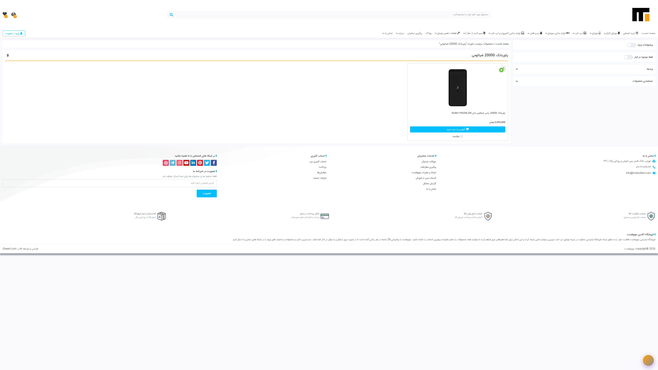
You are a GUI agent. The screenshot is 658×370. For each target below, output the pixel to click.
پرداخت (322, 167)
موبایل (595, 33)
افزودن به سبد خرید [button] (456, 129)
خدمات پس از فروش (426, 178)
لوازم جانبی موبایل (557, 33)
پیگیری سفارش (414, 33)
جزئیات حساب (319, 178)
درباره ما (400, 33)
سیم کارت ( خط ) (474, 33)
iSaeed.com (9, 249)
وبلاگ (428, 33)
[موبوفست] (640, 14)
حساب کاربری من (318, 162)
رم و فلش (535, 33)
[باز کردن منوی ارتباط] (648, 360)
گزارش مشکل (429, 184)
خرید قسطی (629, 33)
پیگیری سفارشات (428, 167)
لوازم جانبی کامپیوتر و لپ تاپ (506, 33)
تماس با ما (387, 33)
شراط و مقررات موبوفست (424, 173)
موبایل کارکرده (611, 33)
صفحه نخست (648, 33)
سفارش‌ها (321, 173)
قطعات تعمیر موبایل (447, 33)
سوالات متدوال (429, 162)
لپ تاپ (579, 33)
